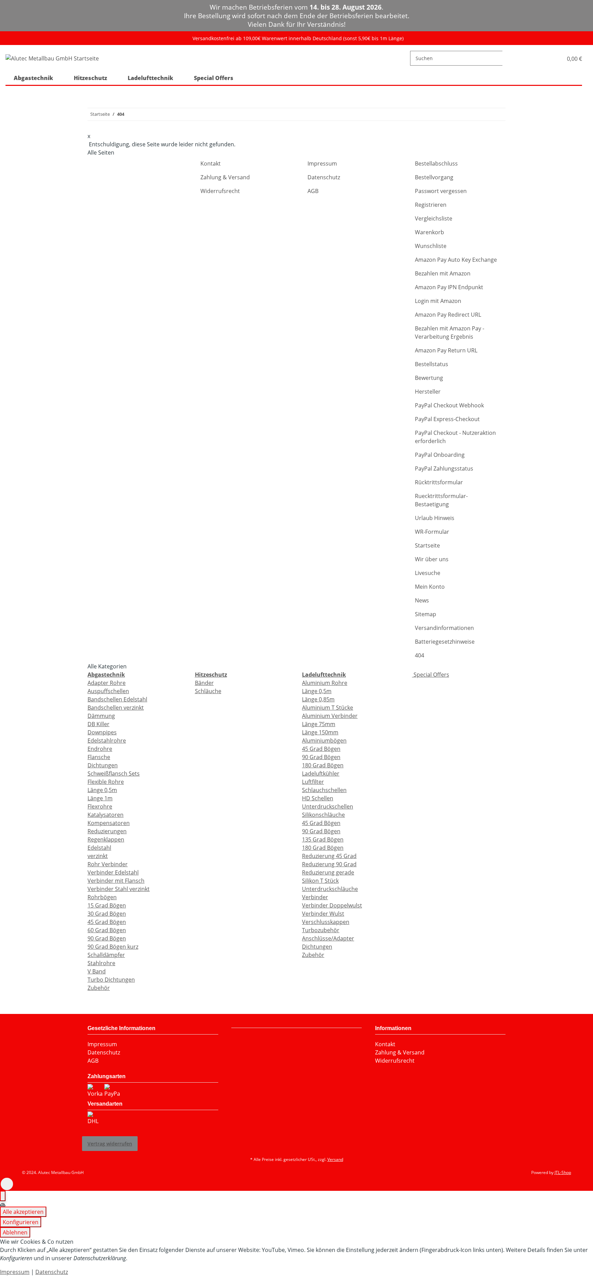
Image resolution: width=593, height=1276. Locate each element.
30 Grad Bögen (107, 913)
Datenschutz (323, 177)
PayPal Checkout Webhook (449, 405)
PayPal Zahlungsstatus (444, 468)
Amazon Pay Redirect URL (448, 314)
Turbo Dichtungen (111, 979)
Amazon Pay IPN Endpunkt (449, 287)
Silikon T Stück (320, 880)
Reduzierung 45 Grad (329, 856)
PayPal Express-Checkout (447, 419)
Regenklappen (106, 839)
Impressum (322, 163)
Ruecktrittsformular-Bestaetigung (441, 500)
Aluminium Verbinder (330, 716)
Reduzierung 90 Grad (329, 864)
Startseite (427, 545)
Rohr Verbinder (108, 864)
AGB (312, 191)
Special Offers (430, 674)
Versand (335, 1159)
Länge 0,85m (318, 699)
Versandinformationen (444, 628)
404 (419, 655)
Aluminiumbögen (324, 740)
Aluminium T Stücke (327, 707)
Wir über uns (432, 559)
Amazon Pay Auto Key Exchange (456, 259)
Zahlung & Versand (225, 177)
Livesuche (427, 573)
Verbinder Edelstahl (113, 872)
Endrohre (100, 749)
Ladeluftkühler (320, 773)
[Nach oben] (7, 1184)
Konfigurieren (20, 1222)
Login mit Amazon (438, 301)
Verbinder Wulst (323, 913)
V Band (97, 971)
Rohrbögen (102, 897)
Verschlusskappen (325, 922)
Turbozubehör (320, 930)
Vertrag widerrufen (110, 1143)
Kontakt (210, 163)
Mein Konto (430, 586)
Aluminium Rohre (324, 683)
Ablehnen (15, 1232)
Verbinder (315, 897)
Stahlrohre (101, 963)
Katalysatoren (106, 814)
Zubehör (99, 988)
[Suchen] (507, 58)
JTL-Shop (563, 1172)
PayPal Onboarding (440, 455)
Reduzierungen (107, 831)
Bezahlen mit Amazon (442, 273)
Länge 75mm (318, 724)
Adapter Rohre (107, 683)
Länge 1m (100, 798)
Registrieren (430, 204)
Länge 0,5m (102, 790)
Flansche (99, 757)
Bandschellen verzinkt (116, 707)
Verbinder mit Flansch (116, 880)
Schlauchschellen (324, 790)
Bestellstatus (431, 364)
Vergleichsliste (433, 218)
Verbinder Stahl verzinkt (119, 889)
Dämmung (101, 716)
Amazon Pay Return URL (446, 350)
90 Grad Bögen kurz (113, 946)
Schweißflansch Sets (114, 773)
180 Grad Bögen (323, 765)
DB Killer (98, 724)
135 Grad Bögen (323, 839)
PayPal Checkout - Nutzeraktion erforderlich (455, 437)
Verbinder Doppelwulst (332, 905)
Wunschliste (430, 246)
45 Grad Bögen (107, 922)
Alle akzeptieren (23, 1212)
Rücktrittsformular (439, 482)
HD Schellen (317, 798)
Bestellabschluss (436, 163)
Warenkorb (429, 232)
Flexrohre (100, 806)
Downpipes (102, 732)
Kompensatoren (109, 823)
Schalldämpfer (106, 955)
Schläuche (208, 691)
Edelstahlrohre (107, 740)
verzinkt (98, 856)
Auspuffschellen (108, 691)
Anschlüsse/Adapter (328, 938)
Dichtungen (103, 765)
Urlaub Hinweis (434, 518)
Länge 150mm (320, 732)
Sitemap (425, 614)
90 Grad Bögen (107, 938)
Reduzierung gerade (328, 872)
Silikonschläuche (323, 814)
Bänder (204, 683)
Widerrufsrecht (220, 191)
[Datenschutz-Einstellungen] (2, 1196)
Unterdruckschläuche (330, 889)
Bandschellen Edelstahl (117, 699)
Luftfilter (313, 782)
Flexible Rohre (106, 782)
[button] (550, 58)
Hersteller (428, 391)
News (422, 600)
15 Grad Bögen (107, 905)
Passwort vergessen (441, 191)
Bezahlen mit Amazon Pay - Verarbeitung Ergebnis (449, 332)
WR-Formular (432, 531)
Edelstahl (99, 847)
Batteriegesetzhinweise (445, 641)
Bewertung (429, 378)
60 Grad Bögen (107, 930)
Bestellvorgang (434, 177)
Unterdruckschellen (327, 806)
